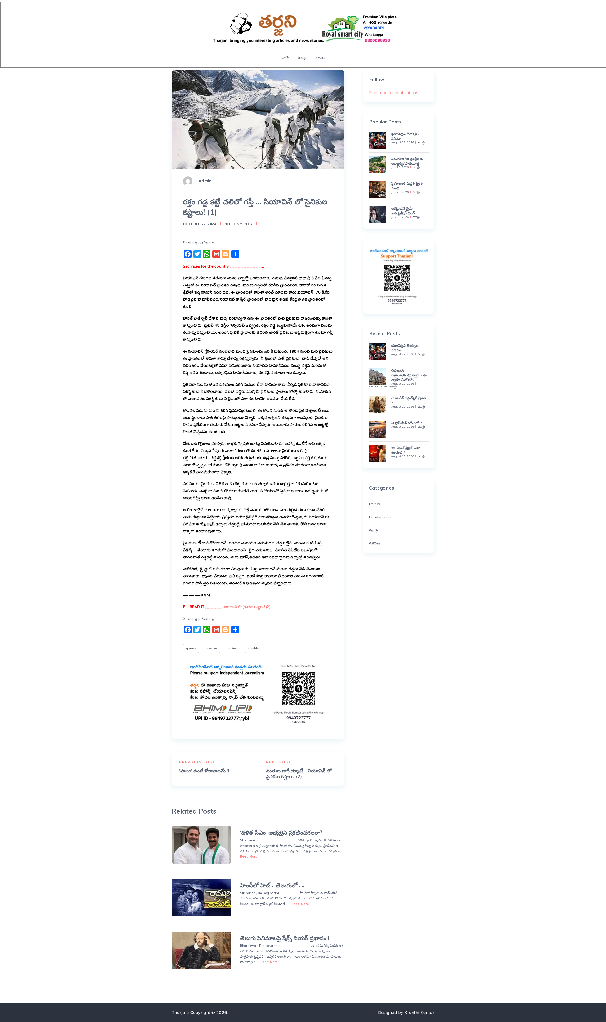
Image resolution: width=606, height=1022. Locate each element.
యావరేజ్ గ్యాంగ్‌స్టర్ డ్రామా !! (408, 400)
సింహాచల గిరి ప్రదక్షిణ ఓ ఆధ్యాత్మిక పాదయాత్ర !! (407, 161)
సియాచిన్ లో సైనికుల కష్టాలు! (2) (248, 606)
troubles (254, 648)
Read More (249, 856)
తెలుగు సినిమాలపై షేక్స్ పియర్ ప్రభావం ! (284, 938)
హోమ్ (285, 58)
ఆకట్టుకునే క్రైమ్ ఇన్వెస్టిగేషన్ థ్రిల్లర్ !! (404, 210)
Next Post (279, 762)
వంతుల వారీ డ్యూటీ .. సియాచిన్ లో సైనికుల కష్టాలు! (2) (299, 773)
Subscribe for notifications (393, 92)
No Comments (238, 224)
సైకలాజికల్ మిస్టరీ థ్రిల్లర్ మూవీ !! (407, 185)
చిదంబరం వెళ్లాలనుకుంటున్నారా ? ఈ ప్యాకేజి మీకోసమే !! (409, 375)
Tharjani (180, 1012)
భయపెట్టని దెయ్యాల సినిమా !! (405, 136)
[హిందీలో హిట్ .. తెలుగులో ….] (201, 897)
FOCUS (374, 504)
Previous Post (197, 762)
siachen (211, 648)
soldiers (232, 648)
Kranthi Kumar (419, 1012)
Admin (204, 181)
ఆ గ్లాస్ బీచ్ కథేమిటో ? (406, 423)
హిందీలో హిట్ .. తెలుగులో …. (272, 885)
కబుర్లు (302, 58)
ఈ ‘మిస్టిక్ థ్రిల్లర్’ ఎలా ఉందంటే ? (405, 450)
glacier (191, 648)
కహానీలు (320, 58)
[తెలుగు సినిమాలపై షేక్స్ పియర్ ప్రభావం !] (201, 950)
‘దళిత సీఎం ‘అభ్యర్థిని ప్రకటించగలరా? (281, 832)
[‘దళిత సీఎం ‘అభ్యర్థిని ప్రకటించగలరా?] (201, 845)
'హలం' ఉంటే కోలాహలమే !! (204, 771)
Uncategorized (379, 386)
